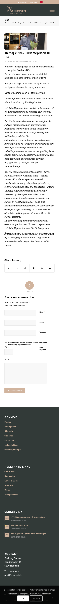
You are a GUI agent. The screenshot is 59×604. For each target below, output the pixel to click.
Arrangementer (11, 494)
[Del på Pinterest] (34, 268)
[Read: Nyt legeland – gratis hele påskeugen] (7, 534)
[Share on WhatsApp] (25, 268)
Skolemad (33, 2)
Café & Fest (9, 471)
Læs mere (36, 598)
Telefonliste (22, 2)
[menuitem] (22, 2)
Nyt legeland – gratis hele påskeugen (28, 533)
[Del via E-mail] (50, 268)
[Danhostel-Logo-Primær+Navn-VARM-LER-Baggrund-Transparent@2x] (24, 10)
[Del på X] (17, 268)
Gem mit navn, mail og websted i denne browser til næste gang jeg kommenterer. (27, 343)
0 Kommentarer (22, 61)
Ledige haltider (11, 445)
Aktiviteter (8, 485)
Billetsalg (8, 431)
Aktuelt (34, 61)
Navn (42, 312)
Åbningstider (10, 426)
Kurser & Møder (11, 480)
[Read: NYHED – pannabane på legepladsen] (7, 518)
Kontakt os (9, 440)
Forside (7, 422)
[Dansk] (41, 2)
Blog (6, 19)
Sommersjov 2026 (19, 525)
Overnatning (9, 476)
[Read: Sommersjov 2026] (7, 526)
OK (23, 598)
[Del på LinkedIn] (42, 268)
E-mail (42, 322)
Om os (7, 489)
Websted (43, 332)
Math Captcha (43, 348)
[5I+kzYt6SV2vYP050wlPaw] (25, 41)
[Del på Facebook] (9, 268)
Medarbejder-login (12, 449)
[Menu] (51, 10)
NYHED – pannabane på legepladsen (28, 517)
